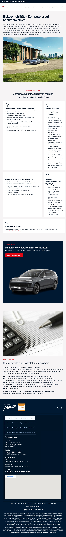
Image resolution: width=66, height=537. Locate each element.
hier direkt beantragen (15, 231)
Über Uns (8, 1)
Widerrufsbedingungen (33, 506)
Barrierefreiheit (36, 503)
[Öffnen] (62, 7)
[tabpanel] (33, 467)
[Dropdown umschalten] (21, 7)
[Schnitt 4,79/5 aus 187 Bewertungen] (21, 407)
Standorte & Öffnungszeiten (19, 1)
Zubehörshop (27, 7)
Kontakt (3, 1)
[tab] (20, 418)
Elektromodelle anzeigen (14, 255)
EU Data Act (46, 503)
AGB (29, 503)
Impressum (13, 503)
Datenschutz (22, 503)
